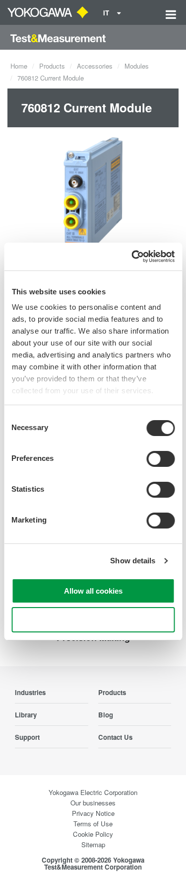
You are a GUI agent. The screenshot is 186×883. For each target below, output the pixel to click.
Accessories (95, 66)
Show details (132, 560)
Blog (105, 714)
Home (18, 66)
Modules (136, 66)
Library (26, 714)
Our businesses (93, 802)
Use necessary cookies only (93, 620)
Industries (30, 692)
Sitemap (93, 844)
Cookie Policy (93, 834)
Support (27, 737)
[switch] (160, 459)
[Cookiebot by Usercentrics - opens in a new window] (132, 256)
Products (52, 66)
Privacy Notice (93, 813)
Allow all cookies (93, 591)
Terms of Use (93, 823)
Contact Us (115, 737)
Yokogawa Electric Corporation (93, 792)
